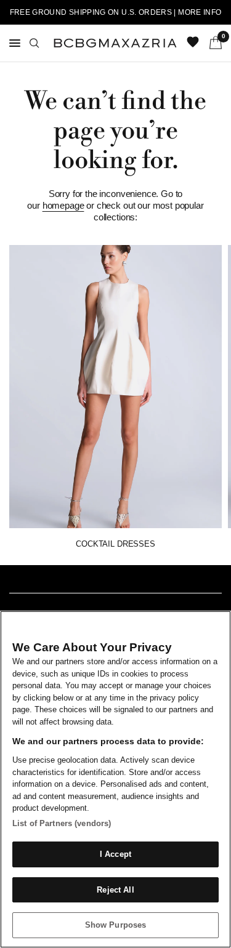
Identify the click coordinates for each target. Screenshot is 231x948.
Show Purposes (116, 925)
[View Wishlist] (194, 43)
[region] (115, 779)
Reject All (115, 889)
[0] (213, 43)
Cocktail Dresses (115, 543)
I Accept (115, 854)
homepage (63, 205)
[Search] (34, 43)
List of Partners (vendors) (61, 823)
